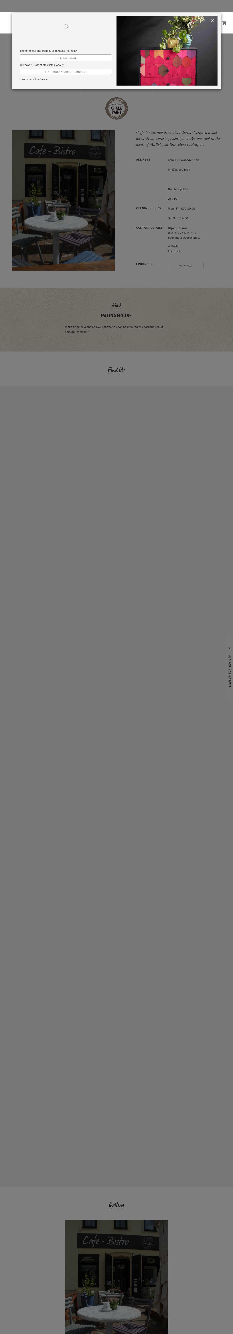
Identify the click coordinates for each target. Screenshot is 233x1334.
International (66, 57)
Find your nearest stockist (66, 72)
